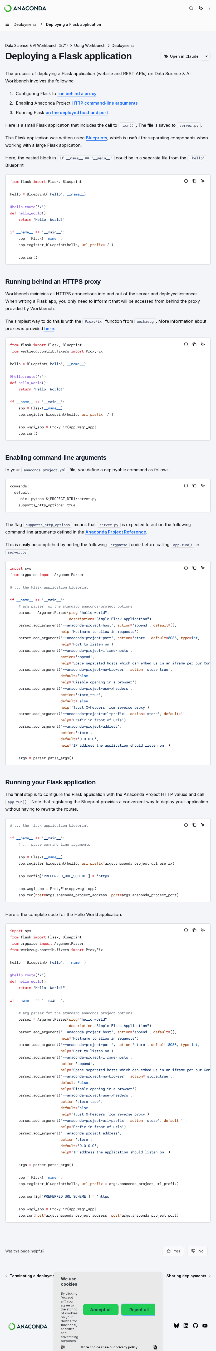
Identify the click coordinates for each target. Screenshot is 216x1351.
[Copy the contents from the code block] (194, 181)
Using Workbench (89, 45)
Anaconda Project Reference (115, 532)
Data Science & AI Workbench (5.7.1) (36, 45)
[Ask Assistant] (202, 181)
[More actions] (209, 8)
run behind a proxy (76, 93)
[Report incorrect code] (186, 181)
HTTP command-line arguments (105, 103)
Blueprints (96, 137)
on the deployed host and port (77, 112)
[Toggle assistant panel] (201, 8)
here (49, 328)
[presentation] (108, 663)
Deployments (123, 45)
